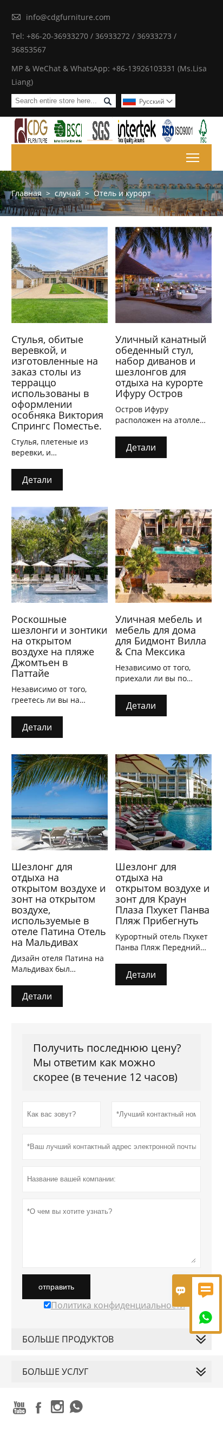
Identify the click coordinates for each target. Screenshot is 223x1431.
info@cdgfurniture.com (68, 17)
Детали (37, 480)
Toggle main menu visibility (193, 157)
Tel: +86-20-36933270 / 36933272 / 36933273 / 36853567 (93, 43)
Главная (26, 193)
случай (68, 193)
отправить (56, 1286)
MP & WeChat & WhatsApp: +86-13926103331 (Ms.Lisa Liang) (109, 75)
